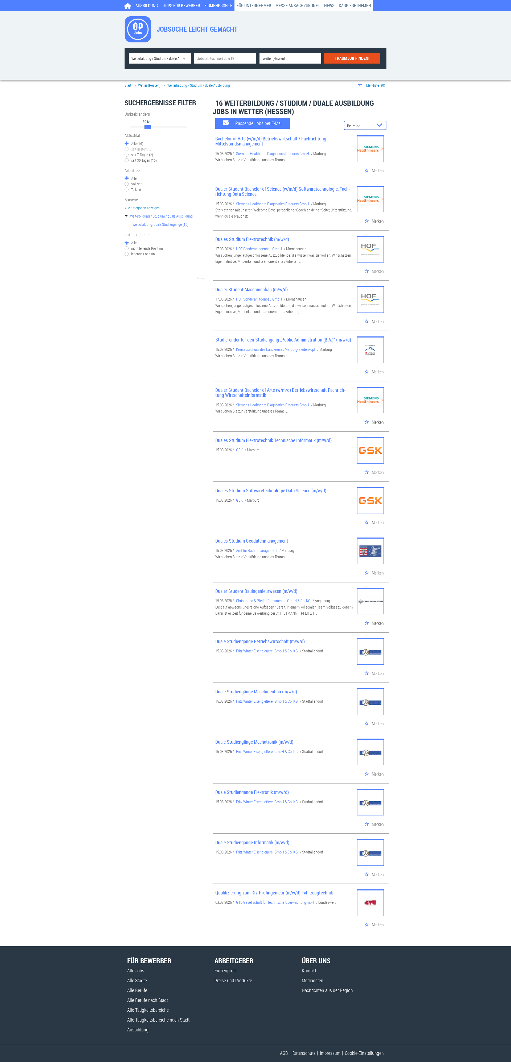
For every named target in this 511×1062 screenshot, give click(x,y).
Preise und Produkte (233, 980)
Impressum (330, 1053)
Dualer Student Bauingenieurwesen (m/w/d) (256, 591)
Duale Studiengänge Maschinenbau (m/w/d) (256, 691)
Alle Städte (137, 980)
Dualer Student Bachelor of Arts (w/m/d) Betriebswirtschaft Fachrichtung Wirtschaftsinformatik (280, 392)
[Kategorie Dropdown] (185, 58)
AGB (284, 1053)
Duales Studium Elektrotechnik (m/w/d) (252, 239)
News (329, 6)
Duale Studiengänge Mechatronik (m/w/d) (254, 742)
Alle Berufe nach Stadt (147, 1000)
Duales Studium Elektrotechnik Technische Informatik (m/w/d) (273, 440)
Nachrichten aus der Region (327, 990)
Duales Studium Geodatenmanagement (251, 541)
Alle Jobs (135, 970)
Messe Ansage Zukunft (297, 6)
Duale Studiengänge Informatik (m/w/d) (252, 842)
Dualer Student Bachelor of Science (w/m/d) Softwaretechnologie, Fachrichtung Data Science (282, 191)
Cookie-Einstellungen (364, 1053)
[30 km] (147, 127)
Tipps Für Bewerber (181, 6)
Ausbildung (146, 6)
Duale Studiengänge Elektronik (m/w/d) (252, 792)
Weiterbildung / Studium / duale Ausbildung (161, 216)
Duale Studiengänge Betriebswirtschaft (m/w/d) (260, 641)
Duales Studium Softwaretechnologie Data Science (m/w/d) (270, 490)
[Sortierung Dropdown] (380, 125)
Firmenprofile (218, 6)
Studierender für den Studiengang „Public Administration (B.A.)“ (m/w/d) (283, 339)
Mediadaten (312, 980)
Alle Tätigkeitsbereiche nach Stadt (158, 1020)
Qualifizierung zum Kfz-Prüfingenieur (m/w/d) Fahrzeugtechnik (274, 892)
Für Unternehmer (254, 6)
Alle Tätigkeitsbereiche (148, 1010)
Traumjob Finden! (352, 58)
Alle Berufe (137, 990)
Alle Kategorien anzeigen (142, 207)
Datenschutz (303, 1053)
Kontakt (309, 970)
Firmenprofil (226, 970)
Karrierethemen (355, 6)
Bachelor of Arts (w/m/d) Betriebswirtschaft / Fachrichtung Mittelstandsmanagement (270, 141)
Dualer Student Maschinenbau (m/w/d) (251, 289)
